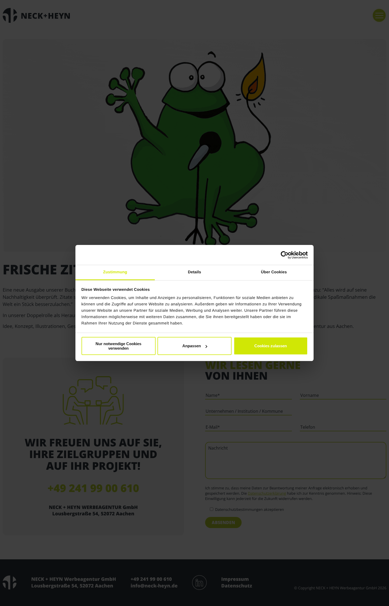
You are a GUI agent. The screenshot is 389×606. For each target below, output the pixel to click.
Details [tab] (194, 272)
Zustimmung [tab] (115, 272)
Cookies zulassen (270, 346)
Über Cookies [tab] (274, 272)
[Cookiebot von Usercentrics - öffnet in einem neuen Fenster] (284, 255)
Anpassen (191, 346)
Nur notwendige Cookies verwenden (118, 345)
